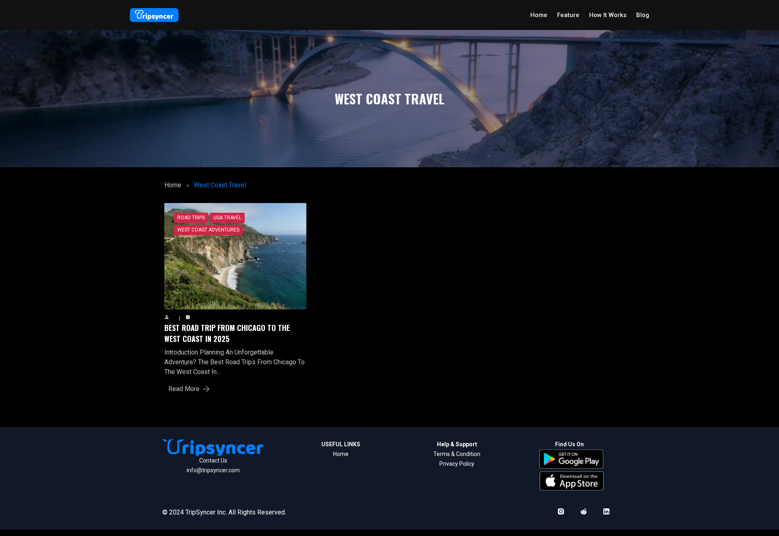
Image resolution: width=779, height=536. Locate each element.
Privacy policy (456, 463)
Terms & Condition (456, 454)
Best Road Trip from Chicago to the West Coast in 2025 (227, 333)
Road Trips (191, 217)
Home (172, 185)
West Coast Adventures (208, 230)
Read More (184, 389)
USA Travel (227, 217)
